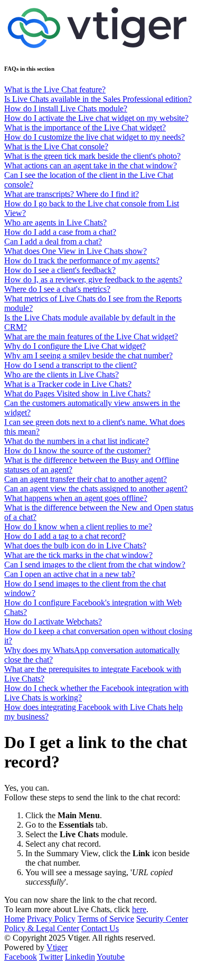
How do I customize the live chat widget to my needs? (94, 136)
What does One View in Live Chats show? (75, 251)
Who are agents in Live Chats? (55, 222)
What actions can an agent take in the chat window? (90, 165)
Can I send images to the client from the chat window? (94, 564)
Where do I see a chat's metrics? (57, 289)
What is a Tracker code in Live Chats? (67, 384)
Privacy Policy (51, 918)
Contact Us (100, 928)
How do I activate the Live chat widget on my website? (96, 117)
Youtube (111, 956)
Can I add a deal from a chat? (53, 241)
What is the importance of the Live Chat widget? (85, 127)
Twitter (51, 956)
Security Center (162, 918)
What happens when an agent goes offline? (75, 498)
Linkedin (80, 956)
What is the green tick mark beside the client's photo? (92, 155)
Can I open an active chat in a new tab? (69, 574)
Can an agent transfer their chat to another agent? (85, 479)
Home (14, 918)
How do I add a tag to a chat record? (65, 536)
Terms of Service (106, 918)
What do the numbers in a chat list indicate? (76, 441)
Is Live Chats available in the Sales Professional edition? (98, 98)
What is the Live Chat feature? (55, 89)
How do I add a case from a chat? (60, 232)
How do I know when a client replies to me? (78, 526)
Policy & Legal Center (41, 928)
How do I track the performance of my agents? (81, 260)
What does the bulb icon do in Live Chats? (75, 545)
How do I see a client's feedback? (60, 270)
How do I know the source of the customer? (77, 450)
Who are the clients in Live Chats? (61, 374)
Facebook (20, 956)
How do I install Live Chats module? (65, 108)
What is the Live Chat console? (56, 146)
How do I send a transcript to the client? (70, 365)
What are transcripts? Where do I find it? (71, 194)
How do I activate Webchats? (53, 621)
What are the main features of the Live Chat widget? (91, 336)
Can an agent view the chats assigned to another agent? (95, 488)
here (139, 909)
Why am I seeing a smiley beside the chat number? (88, 355)
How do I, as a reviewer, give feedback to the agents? (93, 279)
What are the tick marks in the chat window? (78, 555)
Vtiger (57, 947)
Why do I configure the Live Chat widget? (75, 346)
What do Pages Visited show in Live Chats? (77, 393)
